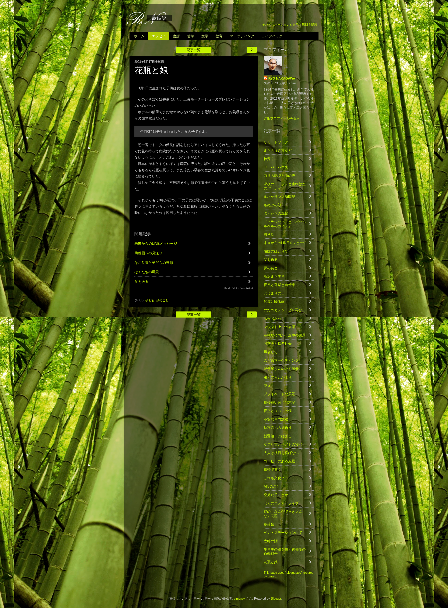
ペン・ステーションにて (283, 533)
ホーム (139, 36)
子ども (149, 300)
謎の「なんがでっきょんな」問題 (283, 514)
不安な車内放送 (276, 419)
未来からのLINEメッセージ (155, 243)
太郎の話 (271, 541)
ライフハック (272, 36)
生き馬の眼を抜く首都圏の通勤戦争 (285, 551)
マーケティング (242, 36)
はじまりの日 (274, 293)
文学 (204, 36)
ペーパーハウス (276, 167)
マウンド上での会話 (279, 327)
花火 (267, 386)
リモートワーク (276, 142)
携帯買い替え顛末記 (279, 402)
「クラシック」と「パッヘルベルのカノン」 (285, 224)
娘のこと (162, 300)
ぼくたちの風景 (146, 272)
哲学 (190, 36)
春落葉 (269, 524)
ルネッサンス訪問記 (279, 197)
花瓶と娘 (271, 562)
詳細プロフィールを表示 (282, 118)
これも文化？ (274, 478)
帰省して (271, 352)
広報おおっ (272, 318)
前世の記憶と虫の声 (279, 176)
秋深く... (270, 159)
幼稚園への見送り (148, 253)
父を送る (141, 281)
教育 (219, 36)
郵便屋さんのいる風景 (281, 369)
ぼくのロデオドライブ (281, 503)
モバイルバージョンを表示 (280, 24)
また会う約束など (278, 150)
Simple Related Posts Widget (238, 288)
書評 (176, 36)
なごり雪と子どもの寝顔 (153, 263)
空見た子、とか (276, 495)
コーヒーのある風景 (279, 461)
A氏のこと (272, 486)
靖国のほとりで (276, 251)
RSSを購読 (309, 24)
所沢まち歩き (274, 276)
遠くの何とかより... (279, 377)
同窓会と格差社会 (278, 344)
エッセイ (159, 36)
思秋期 (269, 234)
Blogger (276, 598)
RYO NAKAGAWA (281, 78)
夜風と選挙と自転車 (279, 285)
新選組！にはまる (278, 436)
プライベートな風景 (279, 394)
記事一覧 (194, 50)
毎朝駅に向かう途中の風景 (285, 335)
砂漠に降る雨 (274, 302)
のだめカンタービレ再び (283, 310)
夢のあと (271, 268)
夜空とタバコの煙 (278, 411)
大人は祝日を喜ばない (281, 453)
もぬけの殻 (272, 205)
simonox (239, 598)
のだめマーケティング (281, 360)
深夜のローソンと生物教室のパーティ (285, 186)
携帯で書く (272, 470)
